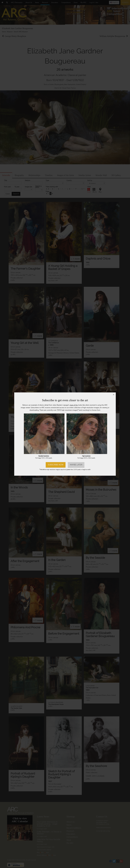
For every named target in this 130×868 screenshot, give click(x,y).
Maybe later (76, 465)
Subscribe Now (55, 465)
